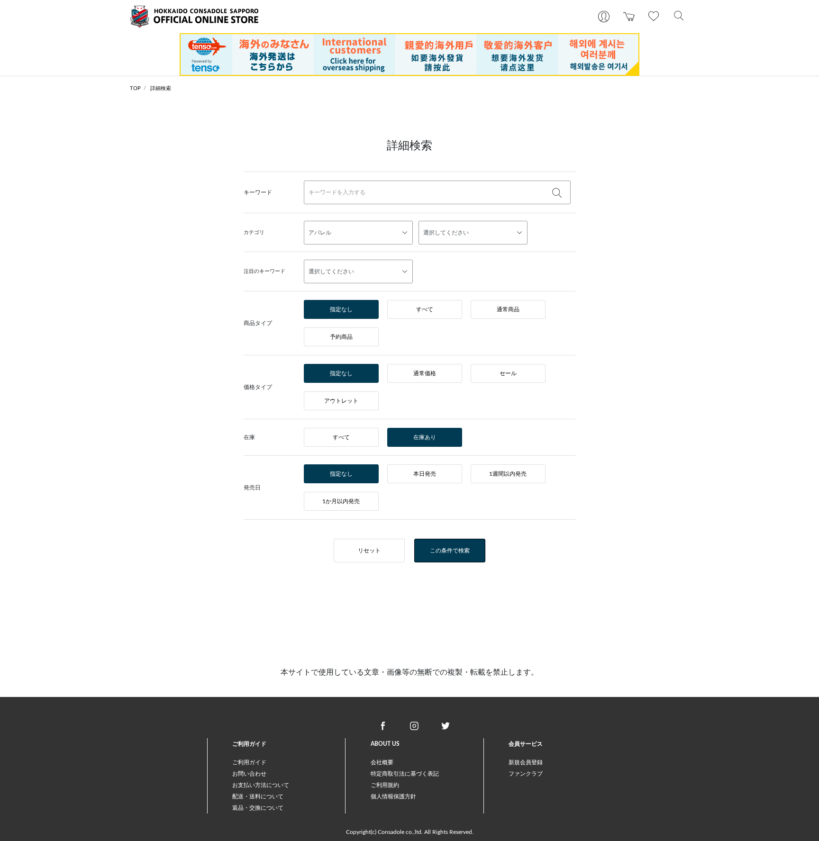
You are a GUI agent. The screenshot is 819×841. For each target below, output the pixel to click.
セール (508, 373)
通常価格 (424, 373)
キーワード (258, 192)
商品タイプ (258, 323)
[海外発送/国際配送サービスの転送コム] (409, 54)
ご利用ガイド (249, 762)
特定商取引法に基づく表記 (405, 774)
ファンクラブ (526, 774)
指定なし (341, 309)
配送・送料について (257, 796)
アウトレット (341, 401)
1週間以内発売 (508, 474)
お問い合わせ (249, 774)
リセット (369, 550)
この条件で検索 (450, 550)
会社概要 (382, 762)
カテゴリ (254, 232)
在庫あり (424, 437)
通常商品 (508, 309)
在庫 (249, 437)
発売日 (252, 487)
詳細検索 (160, 88)
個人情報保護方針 (393, 796)
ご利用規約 (385, 785)
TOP (135, 88)
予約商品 (341, 337)
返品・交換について (257, 808)
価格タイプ (258, 387)
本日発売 (424, 474)
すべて (424, 309)
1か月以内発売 (341, 501)
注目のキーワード (264, 271)
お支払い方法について (260, 785)
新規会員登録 (526, 762)
